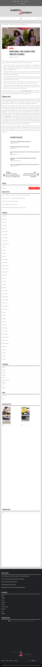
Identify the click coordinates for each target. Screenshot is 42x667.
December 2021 (5, 334)
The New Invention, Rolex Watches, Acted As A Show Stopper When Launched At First (25, 152)
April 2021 (4, 359)
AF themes (38, 665)
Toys (3, 385)
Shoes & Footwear (5, 380)
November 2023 (5, 265)
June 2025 (4, 225)
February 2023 (5, 290)
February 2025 (5, 231)
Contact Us (26, 1)
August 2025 (4, 219)
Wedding (4, 387)
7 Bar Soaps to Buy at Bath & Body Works (10, 201)
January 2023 (4, 293)
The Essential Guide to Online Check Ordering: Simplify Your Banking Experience (23, 159)
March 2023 (4, 287)
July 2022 (4, 312)
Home (22, 1)
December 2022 (5, 296)
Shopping (11, 48)
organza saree (8, 116)
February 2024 (5, 259)
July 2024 (4, 247)
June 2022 (4, 315)
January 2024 (4, 262)
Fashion (3, 372)
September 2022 (5, 306)
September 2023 (5, 271)
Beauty (3, 367)
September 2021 (5, 343)
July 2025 (4, 222)
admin (11, 57)
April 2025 (4, 228)
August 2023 (4, 275)
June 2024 (4, 250)
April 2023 (4, 284)
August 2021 (4, 346)
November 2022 (5, 299)
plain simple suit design (26, 90)
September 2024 (5, 244)
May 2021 (4, 355)
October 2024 (4, 240)
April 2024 (4, 256)
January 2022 (4, 331)
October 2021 (4, 340)
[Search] (38, 18)
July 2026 (4, 215)
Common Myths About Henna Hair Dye (9, 204)
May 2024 (4, 253)
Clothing (3, 370)
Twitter (7, 660)
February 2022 (5, 327)
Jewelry (3, 377)
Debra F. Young (13, 160)
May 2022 (4, 318)
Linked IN (15, 660)
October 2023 (4, 268)
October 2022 (4, 303)
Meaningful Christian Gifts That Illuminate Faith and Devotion (14, 207)
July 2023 (4, 278)
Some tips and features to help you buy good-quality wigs (13, 198)
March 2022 (4, 324)
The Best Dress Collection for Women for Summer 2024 (20, 141)
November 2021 (5, 337)
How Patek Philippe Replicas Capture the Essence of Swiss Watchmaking (29, 174)
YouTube (11, 660)
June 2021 (4, 352)
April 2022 (4, 321)
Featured (4, 375)
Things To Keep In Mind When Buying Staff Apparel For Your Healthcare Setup (24, 164)
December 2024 (5, 237)
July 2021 (4, 349)
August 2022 (4, 309)
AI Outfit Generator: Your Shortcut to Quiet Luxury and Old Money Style (16, 195)
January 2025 (4, 234)
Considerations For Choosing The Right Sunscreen (19, 146)
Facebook (3, 660)
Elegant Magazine (31, 665)
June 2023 (4, 281)
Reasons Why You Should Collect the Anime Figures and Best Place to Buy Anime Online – (13, 175)
